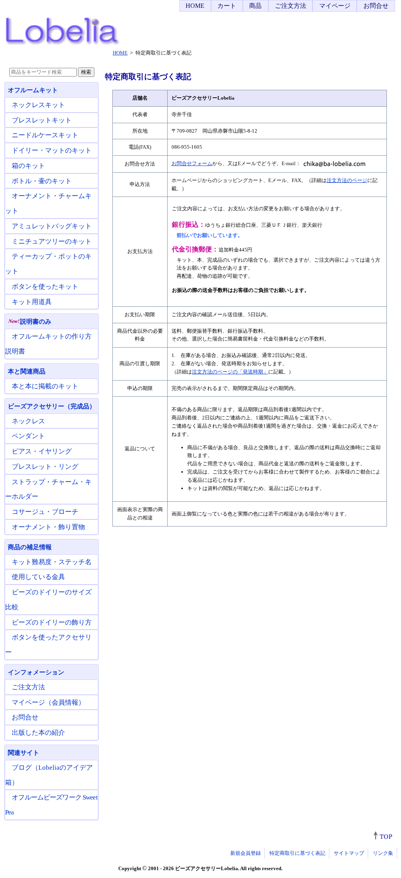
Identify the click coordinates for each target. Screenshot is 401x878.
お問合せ (375, 5)
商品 (255, 5)
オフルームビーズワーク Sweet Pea (51, 805)
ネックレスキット (38, 105)
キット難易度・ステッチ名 (52, 562)
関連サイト (23, 752)
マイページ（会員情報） (48, 702)
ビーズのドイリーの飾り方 (52, 622)
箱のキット (28, 165)
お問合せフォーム (192, 163)
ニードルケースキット (45, 135)
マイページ (334, 5)
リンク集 (383, 853)
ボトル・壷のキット (42, 181)
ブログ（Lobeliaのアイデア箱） (49, 775)
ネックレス (28, 421)
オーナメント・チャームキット (48, 203)
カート (226, 5)
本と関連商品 (26, 371)
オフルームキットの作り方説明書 (48, 344)
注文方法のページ (347, 180)
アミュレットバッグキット (52, 226)
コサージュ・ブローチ (45, 512)
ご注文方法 (290, 5)
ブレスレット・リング (45, 466)
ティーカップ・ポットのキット (48, 264)
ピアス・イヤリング (42, 451)
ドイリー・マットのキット (52, 150)
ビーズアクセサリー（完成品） (52, 406)
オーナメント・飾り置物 (48, 527)
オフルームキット (33, 90)
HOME (195, 5)
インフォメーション (36, 672)
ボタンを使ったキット (45, 286)
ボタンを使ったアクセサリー (48, 645)
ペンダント (28, 436)
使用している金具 (38, 577)
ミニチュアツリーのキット (52, 241)
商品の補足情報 (30, 547)
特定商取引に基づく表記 (297, 853)
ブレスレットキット (42, 120)
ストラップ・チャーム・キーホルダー (48, 489)
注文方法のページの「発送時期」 (230, 372)
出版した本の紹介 (38, 732)
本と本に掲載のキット (45, 386)
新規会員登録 (245, 853)
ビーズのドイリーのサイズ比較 (48, 599)
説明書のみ (35, 321)
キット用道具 (32, 302)
